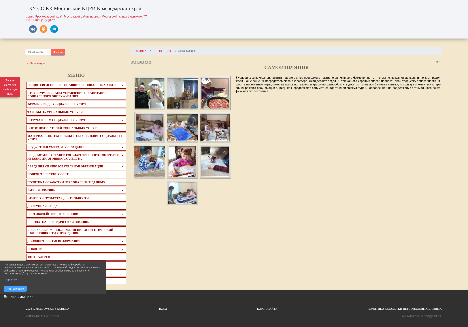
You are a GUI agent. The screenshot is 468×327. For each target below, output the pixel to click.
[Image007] (215, 127)
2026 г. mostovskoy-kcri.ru (47, 308)
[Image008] (149, 127)
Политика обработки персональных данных (405, 308)
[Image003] (215, 93)
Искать (58, 52)
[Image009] (215, 162)
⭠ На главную (35, 63)
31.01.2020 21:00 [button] (141, 62)
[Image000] (149, 93)
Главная (141, 51)
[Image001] (182, 93)
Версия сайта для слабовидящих (10, 87)
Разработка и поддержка (422, 316)
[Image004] (182, 162)
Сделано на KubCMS (42, 316)
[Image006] (182, 127)
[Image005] (149, 162)
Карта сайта (267, 308)
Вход (163, 308)
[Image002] (182, 193)
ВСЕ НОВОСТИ (163, 51)
